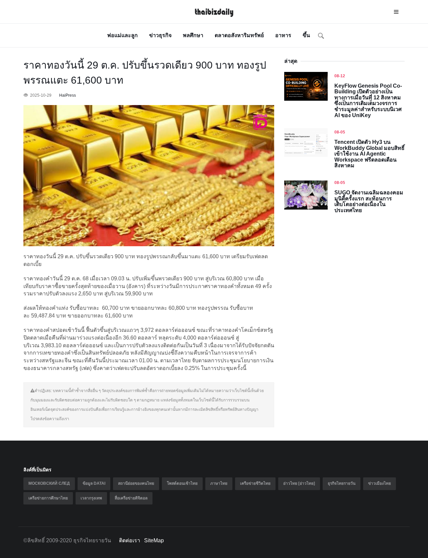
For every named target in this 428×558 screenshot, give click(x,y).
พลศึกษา (193, 35)
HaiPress (67, 95)
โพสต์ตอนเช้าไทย (182, 483)
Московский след (49, 483)
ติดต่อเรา (129, 540)
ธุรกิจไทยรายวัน (341, 483)
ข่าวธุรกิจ (160, 35)
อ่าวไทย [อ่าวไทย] (299, 483)
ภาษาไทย (218, 483)
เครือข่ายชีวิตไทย (255, 483)
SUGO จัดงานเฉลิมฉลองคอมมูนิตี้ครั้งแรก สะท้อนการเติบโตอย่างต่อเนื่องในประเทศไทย (368, 201)
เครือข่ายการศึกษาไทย (48, 498)
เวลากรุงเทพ (91, 498)
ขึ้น (306, 35)
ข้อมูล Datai (94, 483)
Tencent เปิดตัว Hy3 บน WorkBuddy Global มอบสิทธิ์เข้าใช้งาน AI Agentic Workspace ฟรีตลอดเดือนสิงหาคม (369, 153)
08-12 (339, 76)
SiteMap (154, 540)
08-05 (339, 132)
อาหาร (283, 35)
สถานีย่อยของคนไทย (136, 483)
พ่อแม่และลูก (122, 35)
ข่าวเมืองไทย (379, 483)
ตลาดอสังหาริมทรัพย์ (239, 35)
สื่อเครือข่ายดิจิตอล (131, 498)
